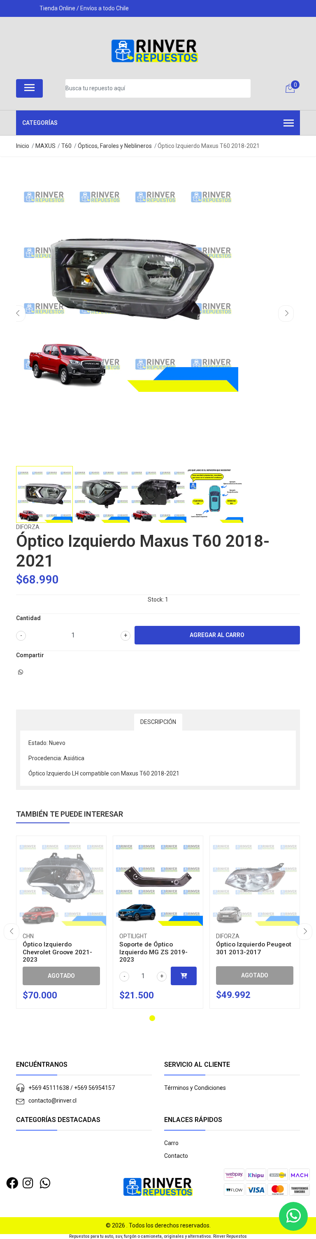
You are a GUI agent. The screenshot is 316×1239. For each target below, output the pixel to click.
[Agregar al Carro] (184, 976)
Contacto (176, 1155)
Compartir (30, 655)
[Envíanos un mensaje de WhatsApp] (293, 1216)
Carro (171, 1143)
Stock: (156, 599)
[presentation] (18, 313)
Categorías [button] (40, 122)
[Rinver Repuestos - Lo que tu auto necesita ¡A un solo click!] (154, 51)
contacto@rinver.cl (52, 1100)
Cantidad (28, 618)
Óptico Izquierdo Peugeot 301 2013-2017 (253, 948)
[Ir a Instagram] (28, 1183)
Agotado (61, 975)
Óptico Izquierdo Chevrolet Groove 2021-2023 (57, 952)
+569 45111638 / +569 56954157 (71, 1087)
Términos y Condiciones (195, 1087)
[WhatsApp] (45, 1183)
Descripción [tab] (158, 722)
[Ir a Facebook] (12, 1183)
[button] (152, 1018)
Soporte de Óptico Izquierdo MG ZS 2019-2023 (153, 952)
